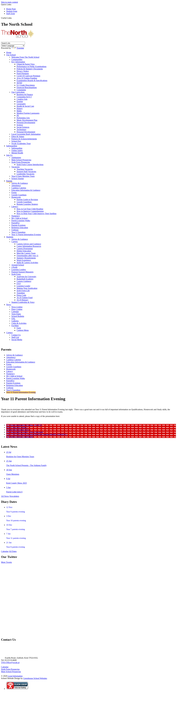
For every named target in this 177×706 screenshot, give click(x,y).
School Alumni (17, 178)
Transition (21, 293)
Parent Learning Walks (20, 220)
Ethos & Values (17, 136)
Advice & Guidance (19, 183)
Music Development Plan (27, 120)
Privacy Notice (23, 71)
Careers (14, 241)
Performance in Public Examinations (31, 66)
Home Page (11, 9)
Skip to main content (9, 2)
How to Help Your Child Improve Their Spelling (36, 213)
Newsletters (14, 496)
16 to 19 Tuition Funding (27, 78)
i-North (14, 267)
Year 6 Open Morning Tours (23, 176)
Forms (14, 192)
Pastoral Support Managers (22, 272)
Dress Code (21, 295)
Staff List (15, 337)
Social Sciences (23, 127)
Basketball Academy (25, 279)
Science (20, 125)
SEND (19, 83)
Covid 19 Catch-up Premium (28, 76)
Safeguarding (11, 146)
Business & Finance (25, 94)
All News (5, 496)
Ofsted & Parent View (26, 64)
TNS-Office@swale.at (10, 662)
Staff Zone (10, 13)
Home (8, 52)
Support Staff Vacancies (26, 171)
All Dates (13, 551)
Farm (19, 328)
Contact (9, 332)
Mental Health (17, 153)
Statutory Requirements (26, 258)
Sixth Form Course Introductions (30, 164)
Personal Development (26, 122)
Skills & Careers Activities (27, 262)
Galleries (15, 321)
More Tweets (6, 562)
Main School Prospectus (21, 160)
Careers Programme (25, 248)
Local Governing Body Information (26, 134)
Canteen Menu (23, 330)
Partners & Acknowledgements (24, 139)
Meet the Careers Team (26, 253)
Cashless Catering (18, 188)
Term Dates (16, 314)
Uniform (14, 230)
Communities (16, 59)
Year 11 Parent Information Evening (26, 234)
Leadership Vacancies (25, 174)
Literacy (14, 206)
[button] (12, 18)
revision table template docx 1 (18, 430)
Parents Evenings (18, 225)
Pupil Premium (23, 73)
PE (18, 115)
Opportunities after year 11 (27, 255)
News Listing (16, 307)
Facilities (15, 325)
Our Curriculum (17, 92)
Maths (19, 111)
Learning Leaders (18, 269)
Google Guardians (18, 195)
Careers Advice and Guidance (29, 244)
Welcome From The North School (25, 57)
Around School (17, 265)
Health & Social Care (25, 106)
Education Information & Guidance (25, 190)
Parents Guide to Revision (27, 199)
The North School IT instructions (19, 437)
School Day (16, 141)
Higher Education (24, 251)
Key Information (18, 62)
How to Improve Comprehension (30, 211)
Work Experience (24, 260)
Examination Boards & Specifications (32, 80)
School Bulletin (17, 316)
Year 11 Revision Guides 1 (17, 427)
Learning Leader (23, 286)
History (20, 108)
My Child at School (19, 218)
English (20, 101)
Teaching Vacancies (25, 169)
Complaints (21, 90)
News (8, 304)
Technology (21, 129)
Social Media (16, 339)
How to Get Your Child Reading (30, 209)
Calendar (15, 311)
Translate (20, 48)
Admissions (16, 157)
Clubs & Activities (18, 323)
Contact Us (16, 335)
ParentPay (15, 223)
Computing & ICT (24, 97)
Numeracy (15, 216)
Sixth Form (16, 274)
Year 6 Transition (18, 232)
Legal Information (15, 676)
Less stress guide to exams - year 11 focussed (24, 432)
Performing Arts (23, 118)
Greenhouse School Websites (35, 678)
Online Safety (17, 150)
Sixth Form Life (23, 290)
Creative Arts (22, 99)
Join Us (9, 155)
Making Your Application (27, 288)
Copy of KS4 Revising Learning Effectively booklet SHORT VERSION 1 (37, 434)
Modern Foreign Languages (28, 113)
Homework (16, 197)
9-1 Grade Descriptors (26, 85)
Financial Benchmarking (27, 87)
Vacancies (15, 167)
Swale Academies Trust (21, 143)
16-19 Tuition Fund (25, 297)
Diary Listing (16, 309)
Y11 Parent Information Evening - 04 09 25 (24, 425)
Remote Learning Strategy (27, 204)
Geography (21, 104)
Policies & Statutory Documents (30, 69)
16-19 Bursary (22, 300)
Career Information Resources (29, 246)
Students (9, 237)
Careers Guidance (24, 281)
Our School (11, 55)
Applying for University (26, 276)
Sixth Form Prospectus (20, 162)
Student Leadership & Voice (22, 302)
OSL (13, 318)
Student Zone (11, 11)
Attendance (16, 185)
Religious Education (19, 227)
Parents (9, 181)
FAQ (19, 283)
